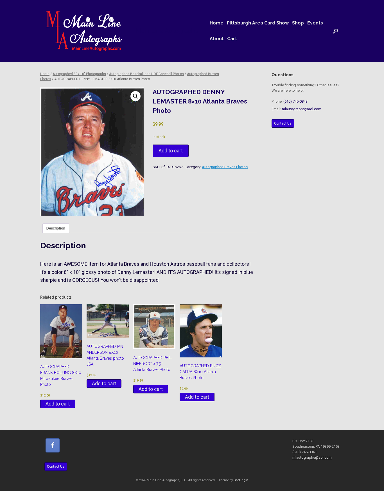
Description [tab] (55, 228)
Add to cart (171, 151)
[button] (335, 31)
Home (216, 23)
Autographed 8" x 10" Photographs (79, 74)
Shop (298, 23)
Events (315, 23)
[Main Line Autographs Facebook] (53, 445)
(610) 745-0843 (295, 101)
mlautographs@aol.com (301, 109)
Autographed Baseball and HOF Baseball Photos (146, 74)
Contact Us (283, 123)
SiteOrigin (241, 480)
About (217, 38)
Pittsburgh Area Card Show (258, 23)
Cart (232, 38)
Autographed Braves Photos (225, 167)
